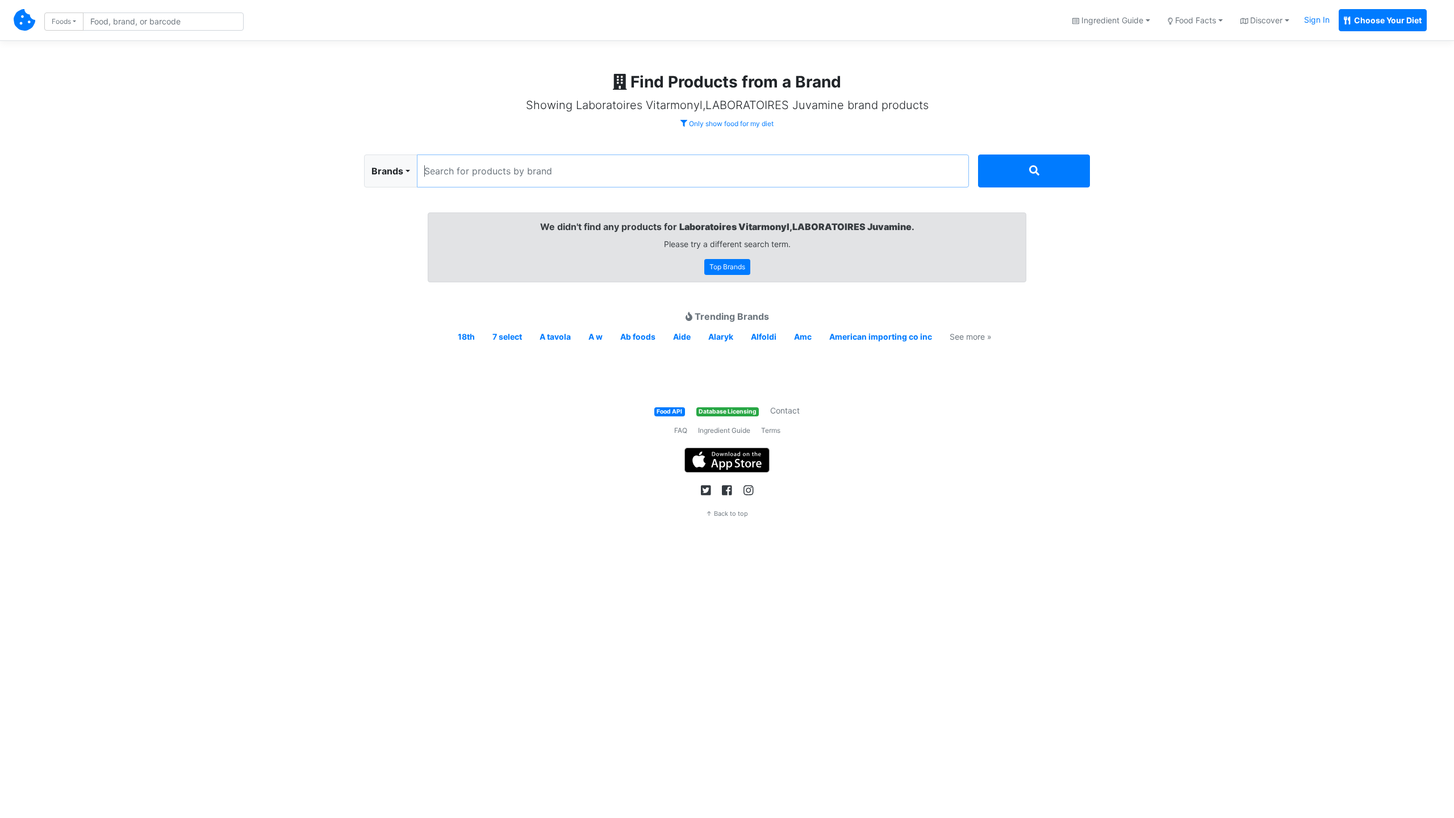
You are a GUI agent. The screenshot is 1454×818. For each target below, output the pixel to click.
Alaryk (720, 336)
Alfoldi (763, 336)
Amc (803, 336)
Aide (682, 336)
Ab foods (637, 336)
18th (466, 336)
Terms (770, 430)
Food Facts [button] (1194, 20)
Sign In (1317, 19)
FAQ (680, 430)
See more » (971, 336)
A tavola (555, 336)
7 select (507, 336)
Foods (61, 21)
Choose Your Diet (1387, 20)
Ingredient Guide (724, 430)
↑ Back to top (727, 513)
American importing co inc (880, 336)
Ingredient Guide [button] (1111, 20)
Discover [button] (1265, 20)
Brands (387, 171)
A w (595, 336)
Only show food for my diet (730, 123)
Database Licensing (728, 411)
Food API (669, 411)
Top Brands (727, 266)
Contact (785, 410)
